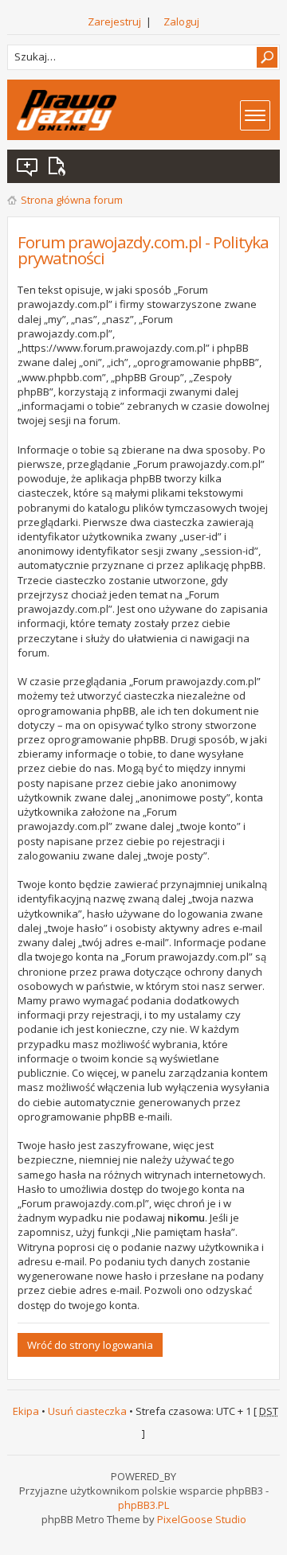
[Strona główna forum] (66, 110)
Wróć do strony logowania (90, 1345)
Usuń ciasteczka (87, 1411)
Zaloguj (181, 21)
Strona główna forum (72, 200)
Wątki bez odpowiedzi (28, 166)
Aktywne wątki (60, 166)
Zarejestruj (114, 21)
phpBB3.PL (143, 1505)
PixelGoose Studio (201, 1519)
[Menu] (255, 115)
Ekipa (26, 1411)
